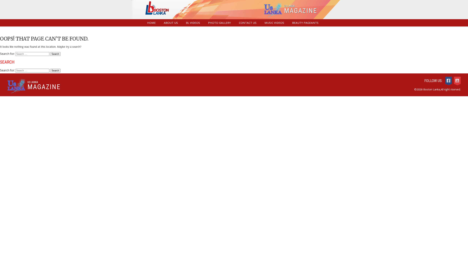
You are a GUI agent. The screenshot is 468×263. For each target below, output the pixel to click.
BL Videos (193, 22)
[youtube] (457, 81)
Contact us (247, 22)
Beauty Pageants (305, 22)
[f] (448, 81)
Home (151, 22)
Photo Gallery (219, 22)
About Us (171, 22)
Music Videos (274, 22)
